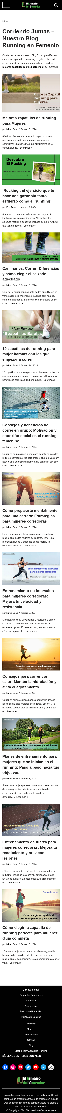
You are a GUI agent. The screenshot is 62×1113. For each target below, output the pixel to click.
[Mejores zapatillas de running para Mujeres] (31, 93)
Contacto (31, 1000)
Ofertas (31, 1040)
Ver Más (42, 1106)
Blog (31, 1045)
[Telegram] (43, 1067)
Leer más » (26, 147)
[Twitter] (28, 1067)
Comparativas (31, 1034)
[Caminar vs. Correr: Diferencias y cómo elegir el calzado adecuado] (31, 247)
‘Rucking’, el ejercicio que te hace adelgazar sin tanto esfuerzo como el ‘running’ (28, 195)
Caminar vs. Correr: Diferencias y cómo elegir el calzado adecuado (30, 273)
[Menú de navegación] (6, 5)
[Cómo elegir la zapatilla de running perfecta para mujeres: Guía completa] (31, 905)
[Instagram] (13, 1067)
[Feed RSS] (51, 1067)
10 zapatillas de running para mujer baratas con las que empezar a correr (28, 354)
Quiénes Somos (31, 989)
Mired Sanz (12, 129)
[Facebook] (5, 1067)
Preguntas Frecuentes (31, 995)
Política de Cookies (31, 1017)
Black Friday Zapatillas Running (31, 1050)
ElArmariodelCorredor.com (41, 1110)
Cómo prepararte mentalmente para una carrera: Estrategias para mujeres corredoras (29, 515)
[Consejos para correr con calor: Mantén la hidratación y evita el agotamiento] (31, 654)
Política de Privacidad (31, 1011)
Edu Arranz (11, 207)
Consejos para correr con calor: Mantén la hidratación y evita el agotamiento (29, 681)
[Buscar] (56, 5)
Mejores (31, 1029)
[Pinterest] (20, 1067)
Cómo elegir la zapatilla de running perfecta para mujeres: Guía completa (30, 932)
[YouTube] (36, 1067)
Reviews (31, 1023)
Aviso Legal (31, 1006)
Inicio (5, 21)
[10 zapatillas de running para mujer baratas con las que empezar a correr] (31, 326)
